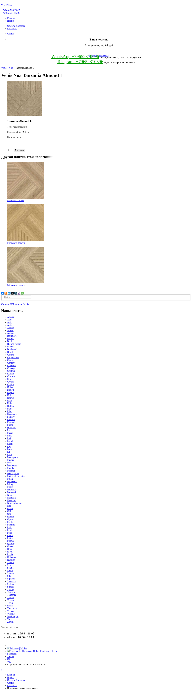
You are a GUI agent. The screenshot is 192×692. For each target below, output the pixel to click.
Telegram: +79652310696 (80, 61)
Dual (9, 400)
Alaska (10, 317)
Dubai (10, 403)
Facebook (11, 653)
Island (10, 441)
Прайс (10, 20)
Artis (9, 325)
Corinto (10, 373)
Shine (10, 570)
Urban (10, 605)
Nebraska (11, 497)
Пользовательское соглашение (22, 688)
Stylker (10, 584)
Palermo (11, 524)
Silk (9, 576)
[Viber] (19, 293)
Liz (8, 452)
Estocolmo (12, 414)
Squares (11, 578)
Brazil (10, 352)
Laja (9, 446)
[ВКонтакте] (2, 293)
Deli (9, 395)
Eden (9, 411)
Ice (8, 430)
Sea (9, 565)
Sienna (10, 573)
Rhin (9, 549)
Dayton (10, 392)
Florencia (11, 422)
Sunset (10, 586)
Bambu (10, 338)
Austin (10, 330)
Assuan (10, 327)
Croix (10, 379)
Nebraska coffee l (15, 200)
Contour (11, 371)
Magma (10, 460)
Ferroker (11, 419)
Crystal (10, 381)
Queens (10, 546)
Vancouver (12, 608)
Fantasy (11, 416)
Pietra (10, 538)
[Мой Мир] (9, 293)
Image (10, 433)
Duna (9, 408)
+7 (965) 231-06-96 (10, 13)
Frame (10, 425)
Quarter (10, 543)
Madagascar (13, 457)
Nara (9, 495)
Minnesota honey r (16, 243)
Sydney (10, 589)
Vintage (11, 613)
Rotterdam (12, 557)
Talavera (11, 592)
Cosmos (11, 376)
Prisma (10, 541)
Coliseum (11, 365)
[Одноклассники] (5, 293)
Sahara (10, 562)
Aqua (9, 319)
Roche (10, 554)
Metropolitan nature (16, 476)
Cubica (10, 384)
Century (11, 363)
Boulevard (12, 349)
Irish (9, 438)
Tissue (10, 603)
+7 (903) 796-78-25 (10, 10)
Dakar (10, 387)
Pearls (10, 530)
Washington (12, 616)
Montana (11, 489)
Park (9, 527)
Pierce (10, 535)
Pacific (10, 522)
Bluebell (11, 346)
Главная (11, 18)
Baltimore (11, 336)
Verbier (10, 611)
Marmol (11, 470)
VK (9, 662)
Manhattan (12, 465)
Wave (10, 619)
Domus (10, 398)
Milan (10, 479)
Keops (10, 443)
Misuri (10, 487)
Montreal (11, 492)
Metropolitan (13, 473)
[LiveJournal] (15, 293)
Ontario (10, 516)
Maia (9, 462)
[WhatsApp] (22, 293)
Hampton (11, 427)
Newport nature (14, 503)
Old (9, 511)
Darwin (10, 389)
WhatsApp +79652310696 (75, 56)
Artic (9, 322)
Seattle (10, 568)
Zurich (10, 622)
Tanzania (11, 595)
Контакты (12, 28)
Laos (9, 449)
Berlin (10, 341)
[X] (12, 293)
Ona (9, 514)
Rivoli (10, 551)
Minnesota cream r (16, 285)
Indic (9, 435)
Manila (10, 468)
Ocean (10, 508)
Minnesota (12, 481)
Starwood (11, 581)
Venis (3, 68)
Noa (11, 68)
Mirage (10, 484)
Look (9, 454)
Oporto (10, 519)
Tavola (10, 597)
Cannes (10, 354)
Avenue (11, 333)
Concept (11, 368)
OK (9, 659)
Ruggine (11, 559)
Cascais (10, 360)
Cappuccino (13, 357)
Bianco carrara (14, 344)
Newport (11, 500)
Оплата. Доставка (16, 26)
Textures (11, 600)
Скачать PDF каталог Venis (15, 304)
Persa (9, 532)
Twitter (10, 656)
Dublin (10, 406)
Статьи (10, 33)
